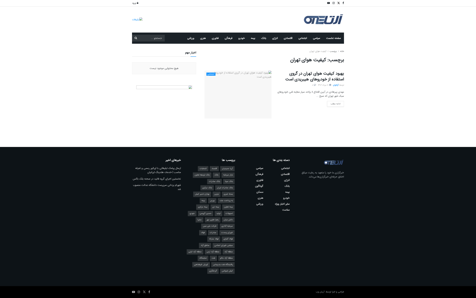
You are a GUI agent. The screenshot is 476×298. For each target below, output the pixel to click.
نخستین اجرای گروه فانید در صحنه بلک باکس (157, 179)
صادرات (213, 232)
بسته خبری (228, 194)
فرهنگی (228, 38)
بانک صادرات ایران (225, 187)
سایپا (199, 219)
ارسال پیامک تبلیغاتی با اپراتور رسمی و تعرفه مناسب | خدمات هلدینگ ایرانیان (158, 170)
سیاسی (316, 38)
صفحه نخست (333, 38)
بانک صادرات (214, 181)
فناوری (215, 38)
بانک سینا (229, 181)
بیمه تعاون (228, 207)
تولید (218, 213)
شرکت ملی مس (209, 226)
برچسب (333, 51)
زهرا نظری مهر (213, 219)
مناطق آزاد (205, 245)
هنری (203, 38)
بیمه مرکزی (202, 207)
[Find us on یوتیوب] (133, 292)
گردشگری (213, 271)
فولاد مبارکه (213, 239)
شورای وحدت (227, 232)
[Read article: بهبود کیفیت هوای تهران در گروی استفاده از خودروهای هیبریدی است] (238, 94)
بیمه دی (215, 207)
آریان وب (320, 292)
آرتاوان (336, 85)
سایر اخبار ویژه (282, 204)
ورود (134, 3)
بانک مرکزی (207, 187)
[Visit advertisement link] (137, 19)
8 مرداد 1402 (323, 85)
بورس (212, 200)
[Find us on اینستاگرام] (139, 292)
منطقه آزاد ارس (213, 251)
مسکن (259, 192)
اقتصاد (214, 168)
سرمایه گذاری (227, 226)
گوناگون (259, 186)
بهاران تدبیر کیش (202, 194)
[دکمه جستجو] (135, 38)
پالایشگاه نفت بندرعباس (223, 264)
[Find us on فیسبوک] (149, 292)
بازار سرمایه (228, 175)
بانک (263, 38)
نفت (213, 258)
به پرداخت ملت (226, 200)
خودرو (241, 38)
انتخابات (203, 168)
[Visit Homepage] (323, 19)
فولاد (203, 232)
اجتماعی (302, 38)
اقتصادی (288, 38)
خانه (341, 51)
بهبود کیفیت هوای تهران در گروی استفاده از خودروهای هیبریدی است (314, 76)
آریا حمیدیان (227, 168)
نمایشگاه (203, 258)
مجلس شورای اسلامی (223, 245)
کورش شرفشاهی (201, 264)
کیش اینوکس (227, 271)
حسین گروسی (205, 213)
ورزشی (190, 38)
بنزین (216, 194)
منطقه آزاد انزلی (195, 251)
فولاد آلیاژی (228, 239)
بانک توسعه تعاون (202, 175)
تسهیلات (229, 213)
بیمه (253, 38)
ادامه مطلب (333, 103)
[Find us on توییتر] (144, 292)
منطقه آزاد (228, 251)
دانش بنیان (228, 219)
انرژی (275, 38)
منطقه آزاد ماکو (226, 258)
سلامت (286, 210)
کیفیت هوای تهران (317, 51)
